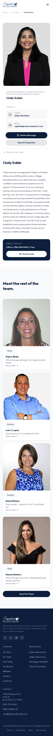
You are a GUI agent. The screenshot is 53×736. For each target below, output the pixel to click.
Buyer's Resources (37, 652)
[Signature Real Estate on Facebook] (5, 637)
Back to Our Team (15, 152)
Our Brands (8, 666)
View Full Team (26, 594)
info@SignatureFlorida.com (15, 714)
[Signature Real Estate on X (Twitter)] (22, 637)
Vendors (7, 676)
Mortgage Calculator (38, 661)
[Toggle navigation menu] (47, 4)
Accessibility (20, 730)
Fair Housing (41, 730)
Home (5, 12)
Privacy (10, 730)
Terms (30, 730)
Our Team (16, 12)
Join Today (8, 661)
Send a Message (28, 135)
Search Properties (26, 142)
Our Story (7, 652)
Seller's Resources (37, 657)
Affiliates (7, 671)
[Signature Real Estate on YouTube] (16, 637)
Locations (7, 681)
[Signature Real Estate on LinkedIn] (10, 637)
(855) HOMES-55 (10, 709)
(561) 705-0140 (10, 704)
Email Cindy (28, 254)
